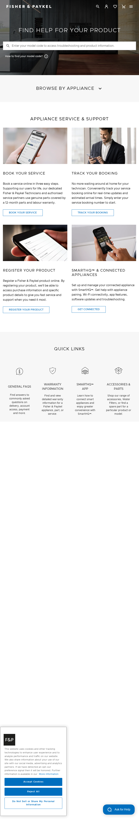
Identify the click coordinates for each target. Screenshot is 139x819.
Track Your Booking (93, 212)
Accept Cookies (33, 782)
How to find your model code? (24, 56)
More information (48, 774)
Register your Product (26, 310)
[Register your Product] (35, 243)
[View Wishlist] (115, 6)
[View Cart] (124, 6)
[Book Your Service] (35, 146)
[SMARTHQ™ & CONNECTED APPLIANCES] (104, 243)
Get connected (89, 309)
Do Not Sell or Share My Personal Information (33, 803)
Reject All (33, 791)
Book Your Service (23, 212)
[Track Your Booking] (104, 146)
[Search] (98, 6)
